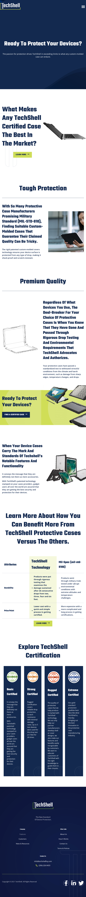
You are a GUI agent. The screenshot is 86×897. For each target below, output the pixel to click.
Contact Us (63, 844)
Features (23, 834)
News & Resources (22, 844)
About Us (63, 834)
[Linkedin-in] (73, 883)
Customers (22, 839)
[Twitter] (81, 883)
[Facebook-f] (66, 883)
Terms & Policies (63, 848)
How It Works (63, 839)
